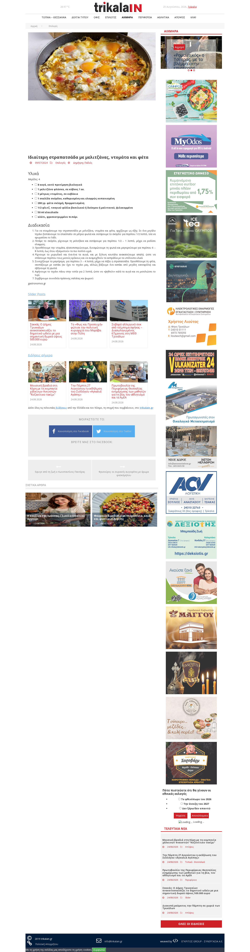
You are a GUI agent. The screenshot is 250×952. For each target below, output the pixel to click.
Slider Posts (36, 294)
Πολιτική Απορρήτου (46, 944)
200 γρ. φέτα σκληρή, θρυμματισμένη (60, 203)
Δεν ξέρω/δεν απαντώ (196, 808)
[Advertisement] (92, 128)
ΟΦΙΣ (97, 17)
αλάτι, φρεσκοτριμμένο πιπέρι (57, 216)
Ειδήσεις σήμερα (40, 355)
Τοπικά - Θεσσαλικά (195, 862)
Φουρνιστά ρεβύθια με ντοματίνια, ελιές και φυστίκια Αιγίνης (123, 517)
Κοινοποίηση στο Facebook (73, 431)
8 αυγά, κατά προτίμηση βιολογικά (59, 184)
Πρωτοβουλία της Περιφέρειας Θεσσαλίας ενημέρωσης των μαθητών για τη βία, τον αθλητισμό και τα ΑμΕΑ (189, 872)
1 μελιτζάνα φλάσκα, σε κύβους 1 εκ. (61, 189)
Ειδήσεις (61, 407)
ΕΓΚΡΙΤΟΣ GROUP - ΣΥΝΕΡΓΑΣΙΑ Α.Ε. (202, 941)
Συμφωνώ (99, 949)
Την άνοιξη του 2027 (196, 803)
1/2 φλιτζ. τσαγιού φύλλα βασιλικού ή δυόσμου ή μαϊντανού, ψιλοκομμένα (85, 207)
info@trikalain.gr (113, 941)
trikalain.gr (146, 407)
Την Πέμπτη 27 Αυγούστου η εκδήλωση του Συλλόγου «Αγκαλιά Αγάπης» (189, 856)
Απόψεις (179, 17)
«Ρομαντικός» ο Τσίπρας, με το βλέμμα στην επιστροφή (189, 61)
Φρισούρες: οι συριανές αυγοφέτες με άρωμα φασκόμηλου (124, 473)
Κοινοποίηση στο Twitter (117, 431)
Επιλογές (110, 17)
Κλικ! (193, 17)
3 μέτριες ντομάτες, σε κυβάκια (57, 193)
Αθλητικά (163, 17)
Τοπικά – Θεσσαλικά (54, 17)
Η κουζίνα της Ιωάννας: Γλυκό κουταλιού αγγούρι (56, 517)
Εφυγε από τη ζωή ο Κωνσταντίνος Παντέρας (60, 471)
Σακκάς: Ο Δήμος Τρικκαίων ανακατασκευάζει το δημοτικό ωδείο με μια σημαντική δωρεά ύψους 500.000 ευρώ (190, 890)
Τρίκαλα (192, 6)
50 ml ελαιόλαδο (47, 212)
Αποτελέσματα (200, 815)
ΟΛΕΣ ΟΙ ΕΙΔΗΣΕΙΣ (191, 924)
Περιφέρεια (145, 17)
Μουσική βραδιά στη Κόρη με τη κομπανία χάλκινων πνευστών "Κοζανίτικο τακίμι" (189, 841)
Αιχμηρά (127, 17)
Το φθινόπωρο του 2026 (196, 799)
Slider (188, 897)
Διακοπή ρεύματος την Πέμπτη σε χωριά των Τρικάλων (191, 907)
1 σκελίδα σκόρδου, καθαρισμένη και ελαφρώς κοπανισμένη (76, 198)
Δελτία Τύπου (80, 17)
